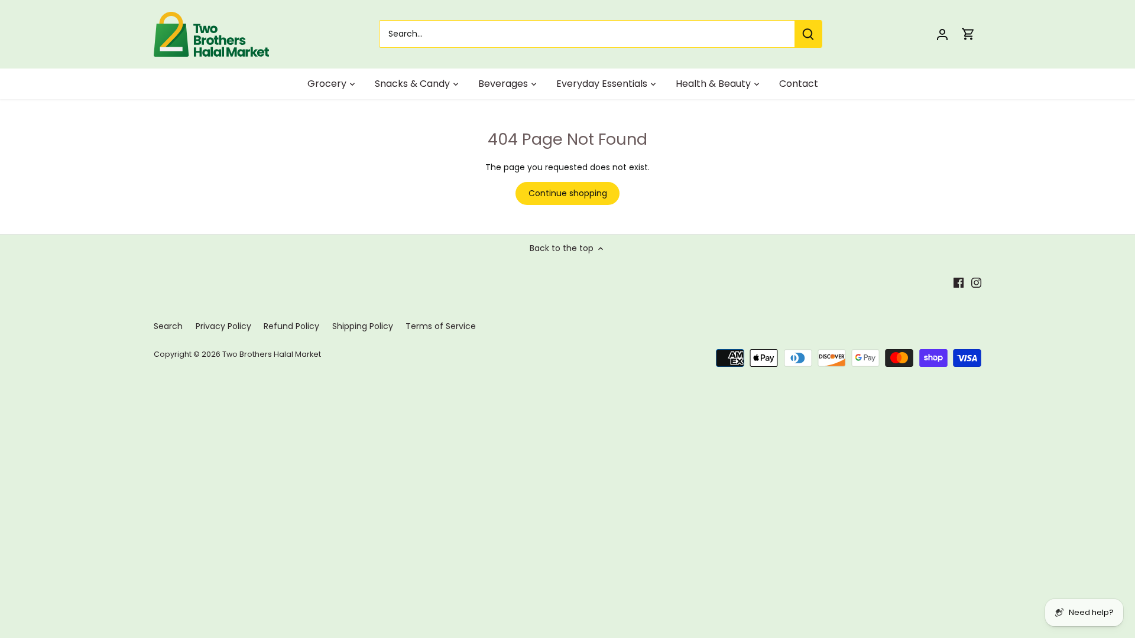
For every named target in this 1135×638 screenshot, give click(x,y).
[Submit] (808, 34)
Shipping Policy (362, 326)
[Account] (942, 34)
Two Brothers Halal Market (271, 354)
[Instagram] (976, 282)
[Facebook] (959, 282)
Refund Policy (291, 326)
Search (168, 326)
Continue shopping (567, 193)
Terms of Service (441, 326)
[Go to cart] (968, 34)
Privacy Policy (223, 326)
